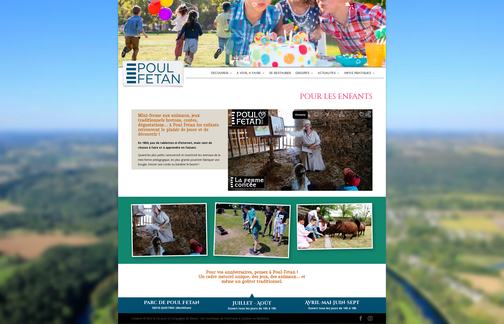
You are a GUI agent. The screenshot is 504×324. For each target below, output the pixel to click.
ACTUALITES (327, 73)
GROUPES (302, 73)
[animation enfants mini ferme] (335, 247)
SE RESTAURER (280, 73)
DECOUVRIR (219, 73)
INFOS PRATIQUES (357, 73)
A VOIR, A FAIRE (249, 73)
